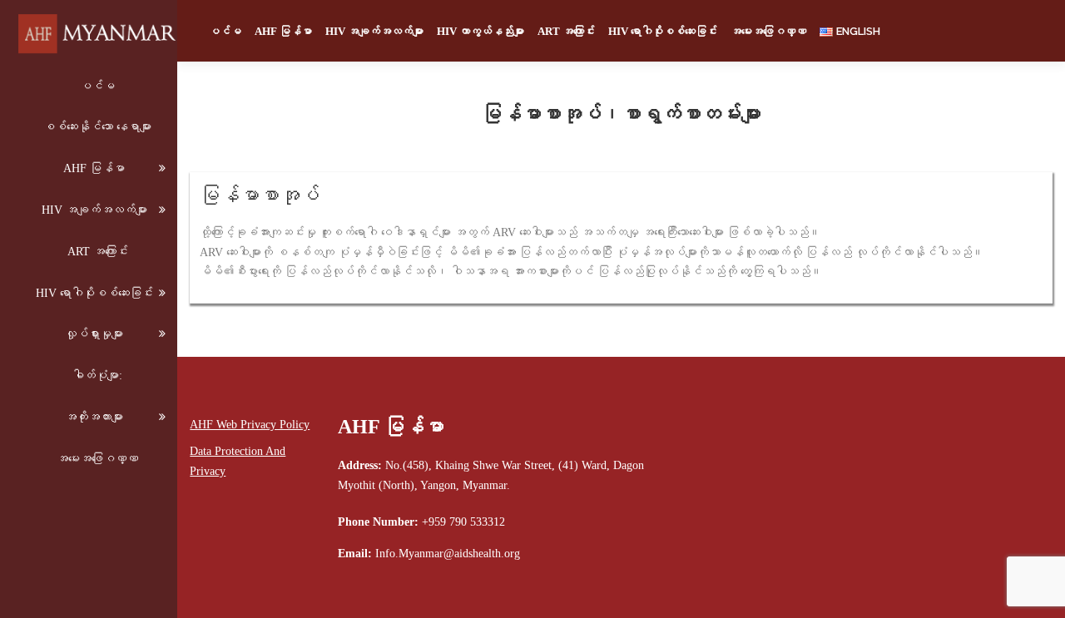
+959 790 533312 (463, 522)
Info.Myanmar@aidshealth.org (447, 553)
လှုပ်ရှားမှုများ (94, 334)
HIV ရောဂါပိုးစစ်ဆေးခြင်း (94, 293)
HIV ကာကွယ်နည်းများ (480, 31)
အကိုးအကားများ (94, 417)
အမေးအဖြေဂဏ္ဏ (97, 458)
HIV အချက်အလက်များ (94, 210)
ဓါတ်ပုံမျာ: (97, 375)
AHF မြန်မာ (94, 168)
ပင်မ (97, 86)
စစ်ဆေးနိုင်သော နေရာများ (97, 127)
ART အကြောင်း (97, 251)
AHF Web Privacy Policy (250, 424)
